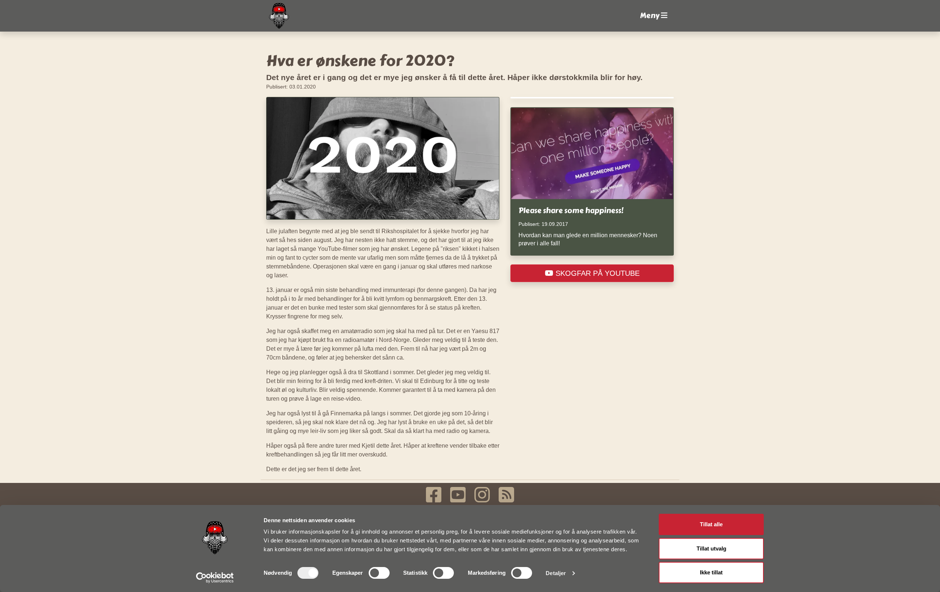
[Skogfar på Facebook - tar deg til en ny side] (433, 495)
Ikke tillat (711, 572)
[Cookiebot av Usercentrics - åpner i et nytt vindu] (215, 577)
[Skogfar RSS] (506, 495)
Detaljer (556, 573)
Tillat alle (711, 524)
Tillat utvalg (711, 548)
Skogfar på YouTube (596, 273)
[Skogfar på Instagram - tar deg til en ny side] (482, 495)
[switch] (379, 573)
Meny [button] (650, 15)
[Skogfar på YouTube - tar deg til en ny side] (458, 495)
